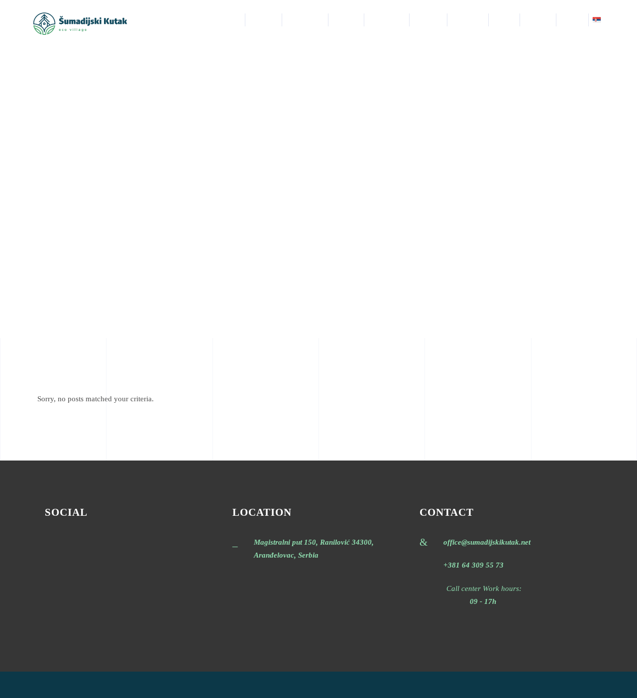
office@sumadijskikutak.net (487, 542)
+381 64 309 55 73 (473, 565)
